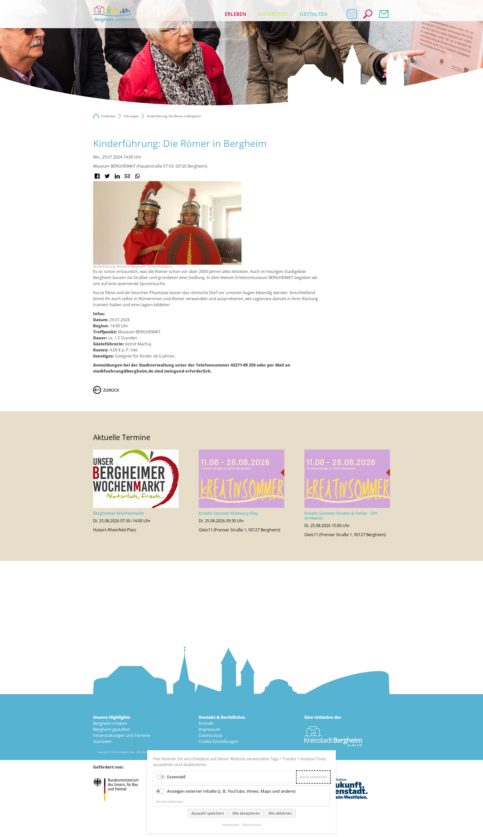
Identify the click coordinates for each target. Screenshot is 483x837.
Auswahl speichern (207, 813)
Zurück (111, 390)
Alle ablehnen (280, 813)
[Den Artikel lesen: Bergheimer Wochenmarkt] (136, 479)
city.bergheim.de (96, 116)
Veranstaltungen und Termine (121, 735)
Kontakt (384, 14)
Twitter (107, 176)
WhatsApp (137, 176)
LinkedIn (117, 176)
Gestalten (314, 14)
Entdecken (273, 14)
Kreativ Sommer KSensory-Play (228, 513)
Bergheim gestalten (111, 729)
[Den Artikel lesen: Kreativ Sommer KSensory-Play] (241, 479)
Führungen (131, 116)
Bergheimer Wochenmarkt (118, 513)
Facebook (97, 176)
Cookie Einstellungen (218, 741)
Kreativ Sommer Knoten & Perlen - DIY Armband (340, 515)
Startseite (102, 741)
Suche (368, 14)
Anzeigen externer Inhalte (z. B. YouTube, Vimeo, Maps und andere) (231, 791)
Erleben (235, 14)
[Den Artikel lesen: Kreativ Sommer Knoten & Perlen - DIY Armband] (347, 479)
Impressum (209, 729)
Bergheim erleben (110, 723)
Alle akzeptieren (246, 813)
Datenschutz (211, 735)
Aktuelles (352, 14)
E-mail (127, 176)
